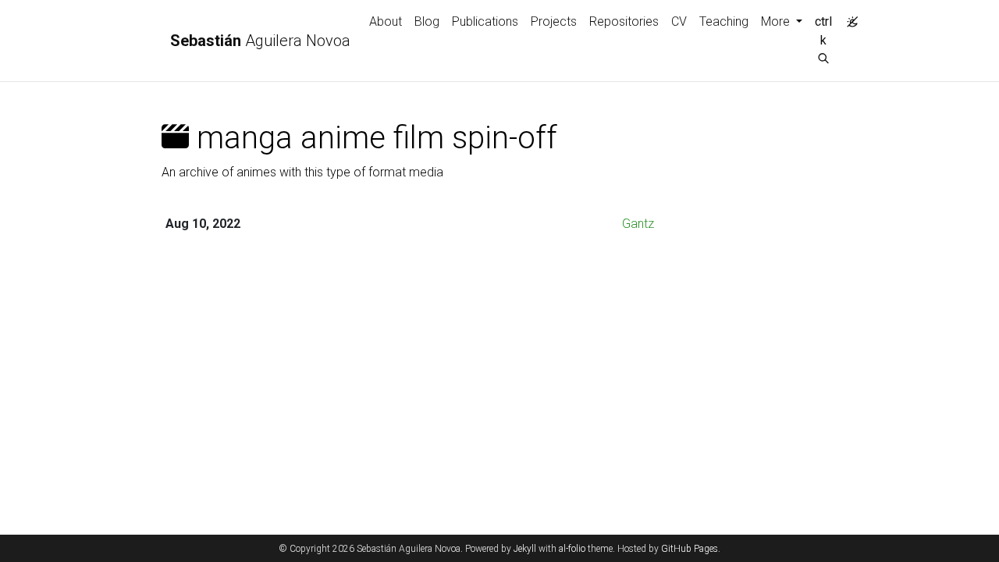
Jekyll (525, 548)
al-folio (572, 548)
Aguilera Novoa (260, 40)
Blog (426, 21)
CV (679, 21)
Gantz (638, 223)
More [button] (777, 21)
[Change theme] (848, 17)
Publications (485, 21)
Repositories (624, 21)
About (385, 21)
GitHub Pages (689, 548)
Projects (554, 21)
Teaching (723, 21)
